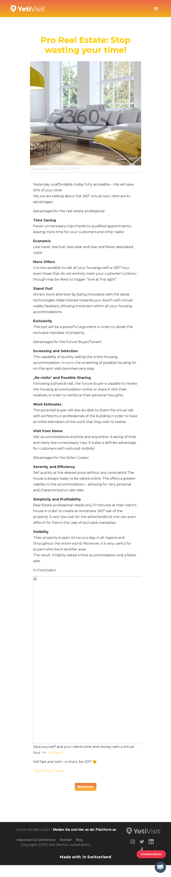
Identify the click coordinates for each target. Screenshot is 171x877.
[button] (160, 867)
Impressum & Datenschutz (36, 840)
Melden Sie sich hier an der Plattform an (84, 830)
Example (55, 753)
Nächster (86, 787)
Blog (79, 840)
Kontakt (66, 840)
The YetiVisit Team (48, 771)
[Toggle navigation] (156, 8)
